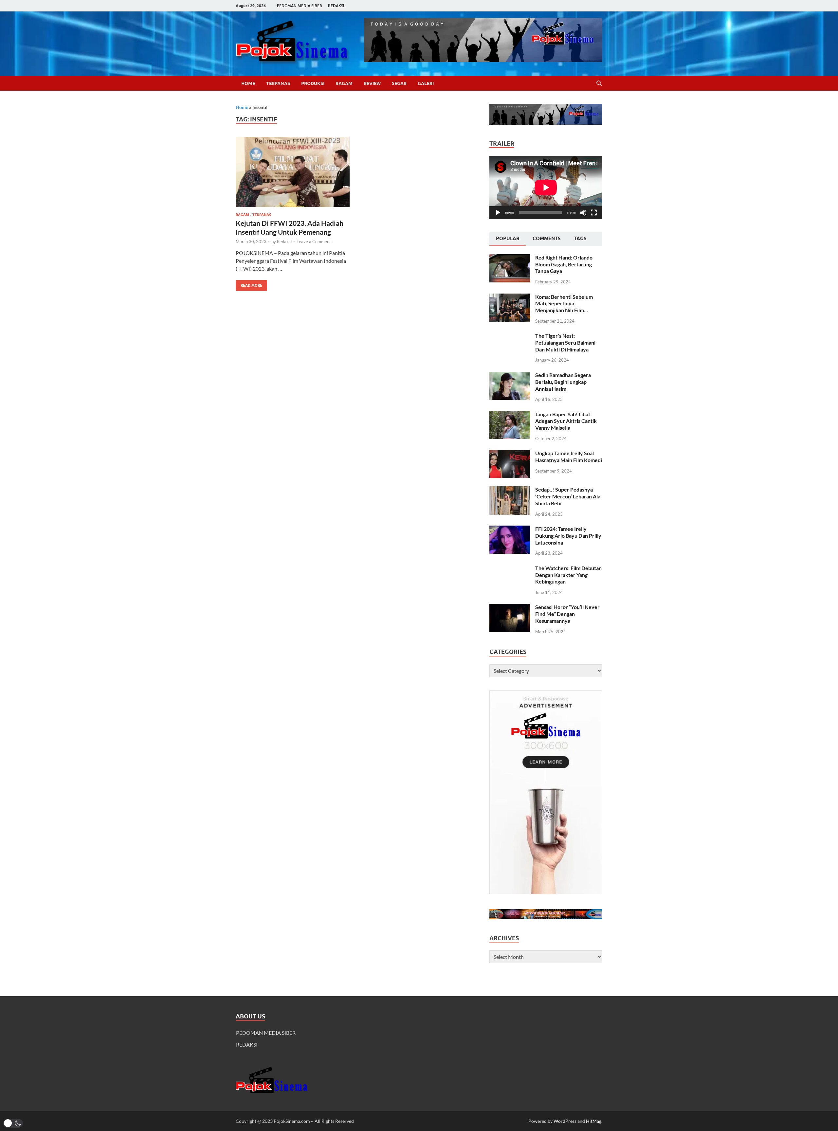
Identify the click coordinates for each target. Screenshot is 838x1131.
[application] (545, 187)
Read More (249, 284)
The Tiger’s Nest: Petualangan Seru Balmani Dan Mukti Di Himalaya (565, 342)
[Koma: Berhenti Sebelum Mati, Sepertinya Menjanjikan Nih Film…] (509, 297)
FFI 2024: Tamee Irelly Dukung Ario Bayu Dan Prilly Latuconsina (568, 536)
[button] (13, 1123)
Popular (507, 239)
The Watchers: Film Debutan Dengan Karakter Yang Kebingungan (568, 575)
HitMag (593, 1121)
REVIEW (372, 83)
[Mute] (583, 212)
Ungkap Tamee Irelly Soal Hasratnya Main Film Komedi (568, 456)
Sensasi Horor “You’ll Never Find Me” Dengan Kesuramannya (567, 614)
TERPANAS (278, 83)
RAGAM (344, 83)
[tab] (507, 239)
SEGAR (399, 83)
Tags (580, 239)
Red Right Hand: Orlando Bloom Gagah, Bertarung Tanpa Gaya (563, 264)
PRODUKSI (312, 83)
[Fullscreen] (594, 212)
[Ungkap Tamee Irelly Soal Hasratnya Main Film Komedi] (509, 454)
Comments (547, 239)
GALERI (426, 83)
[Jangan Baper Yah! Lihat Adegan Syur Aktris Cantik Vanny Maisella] (509, 415)
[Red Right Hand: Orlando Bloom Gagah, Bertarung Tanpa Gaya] (509, 258)
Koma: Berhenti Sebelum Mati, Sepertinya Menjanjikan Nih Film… (564, 304)
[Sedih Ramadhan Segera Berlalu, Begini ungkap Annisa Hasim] (509, 375)
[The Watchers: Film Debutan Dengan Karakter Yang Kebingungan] (509, 569)
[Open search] (599, 83)
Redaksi (284, 241)
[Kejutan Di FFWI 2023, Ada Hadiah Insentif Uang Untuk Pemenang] (293, 172)
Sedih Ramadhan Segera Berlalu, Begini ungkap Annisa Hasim (563, 382)
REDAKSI (336, 5)
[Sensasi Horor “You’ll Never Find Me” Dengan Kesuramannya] (509, 607)
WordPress (565, 1121)
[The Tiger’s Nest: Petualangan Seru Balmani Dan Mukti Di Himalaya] (509, 336)
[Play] (498, 212)
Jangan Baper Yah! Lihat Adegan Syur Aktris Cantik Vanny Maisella (566, 421)
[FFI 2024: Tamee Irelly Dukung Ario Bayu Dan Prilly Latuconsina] (509, 529)
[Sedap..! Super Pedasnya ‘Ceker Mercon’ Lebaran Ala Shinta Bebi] (509, 490)
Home (248, 83)
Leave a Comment (314, 241)
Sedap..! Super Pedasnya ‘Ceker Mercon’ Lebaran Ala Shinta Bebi (567, 496)
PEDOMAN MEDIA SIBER (299, 5)
